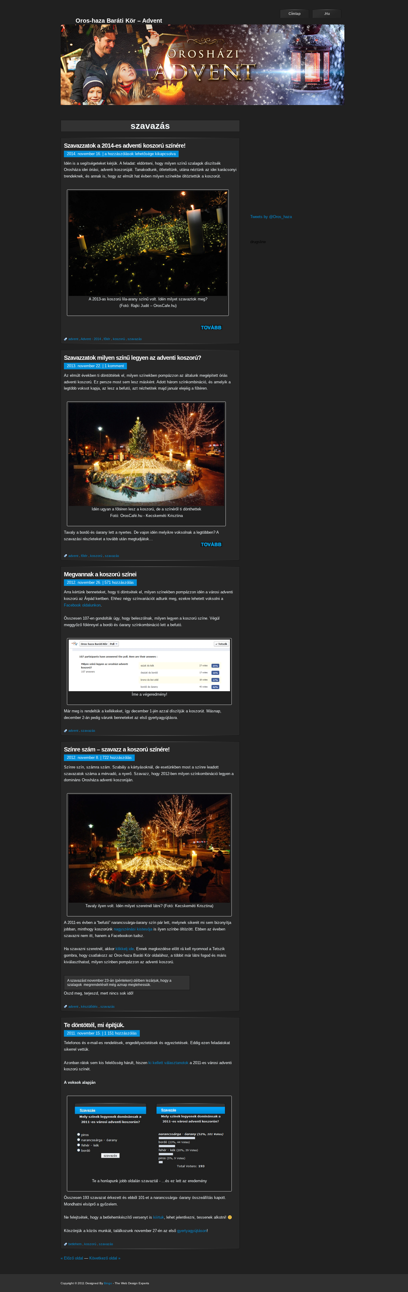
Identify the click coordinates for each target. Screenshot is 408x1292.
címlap (294, 14)
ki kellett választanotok (168, 1063)
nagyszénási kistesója (133, 929)
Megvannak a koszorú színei (100, 574)
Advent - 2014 (91, 339)
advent (73, 339)
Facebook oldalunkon (82, 605)
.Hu (327, 14)
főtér (107, 339)
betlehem (75, 1244)
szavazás (135, 339)
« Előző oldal (72, 1258)
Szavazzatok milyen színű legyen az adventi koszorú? (132, 357)
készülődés (89, 1006)
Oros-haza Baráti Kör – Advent (119, 20)
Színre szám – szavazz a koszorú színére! (117, 749)
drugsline (258, 242)
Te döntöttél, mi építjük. (94, 1025)
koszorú (119, 339)
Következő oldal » (104, 1258)
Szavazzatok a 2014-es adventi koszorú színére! (124, 145)
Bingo (108, 1283)
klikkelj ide (125, 949)
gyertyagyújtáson (192, 1230)
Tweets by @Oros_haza (271, 216)
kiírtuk (158, 1217)
